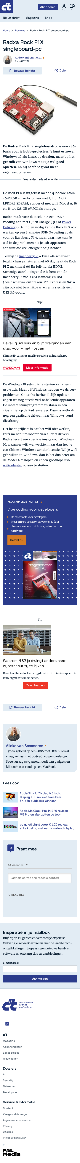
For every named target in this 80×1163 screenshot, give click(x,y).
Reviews (20, 30)
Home (6, 30)
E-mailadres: (11, 962)
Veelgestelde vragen (15, 1114)
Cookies (8, 1131)
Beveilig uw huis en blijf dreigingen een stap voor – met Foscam (37, 346)
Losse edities (11, 1052)
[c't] (6, 6)
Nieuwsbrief (10, 1058)
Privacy (7, 1126)
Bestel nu (16, 540)
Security (8, 1080)
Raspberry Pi (29, 256)
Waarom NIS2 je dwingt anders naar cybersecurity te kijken (34, 663)
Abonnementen (12, 1046)
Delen (64, 70)
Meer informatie (37, 368)
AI (4, 1074)
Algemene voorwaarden (17, 1120)
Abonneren (48, 7)
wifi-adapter (12, 465)
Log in (8, 63)
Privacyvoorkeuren (14, 1137)
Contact (8, 1108)
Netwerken (9, 1086)
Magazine (9, 1040)
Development (11, 1092)
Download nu (35, 685)
